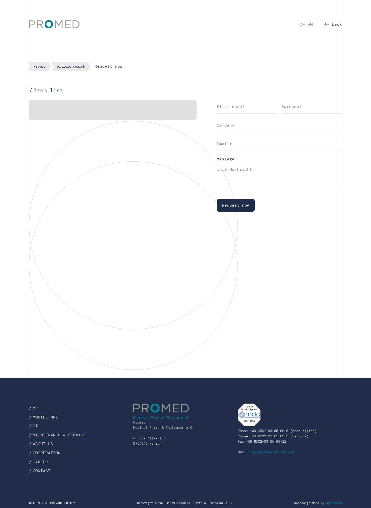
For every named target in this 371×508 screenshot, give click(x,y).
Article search (71, 66)
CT (35, 426)
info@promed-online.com (272, 452)
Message (225, 159)
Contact (41, 470)
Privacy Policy (62, 503)
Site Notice (38, 503)
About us (43, 443)
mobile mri (45, 417)
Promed (39, 66)
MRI (36, 408)
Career (40, 462)
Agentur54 (334, 503)
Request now (236, 205)
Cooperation (47, 453)
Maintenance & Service (59, 435)
